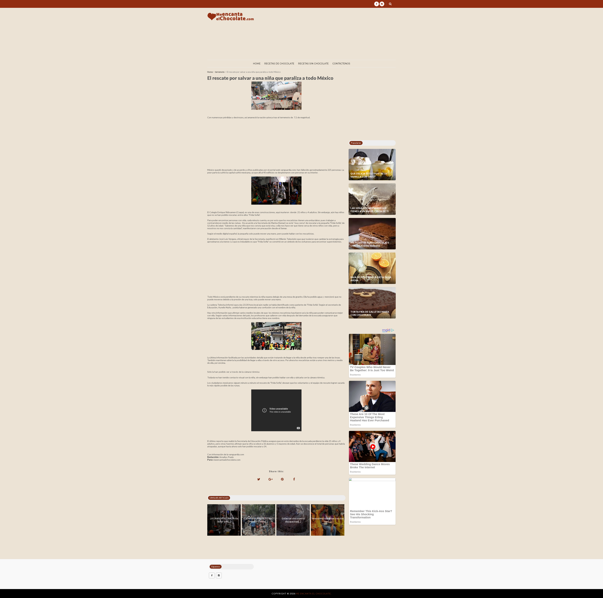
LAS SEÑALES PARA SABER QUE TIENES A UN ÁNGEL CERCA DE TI (369, 210)
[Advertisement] (339, 34)
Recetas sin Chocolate (313, 63)
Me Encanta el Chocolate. (313, 593)
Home (257, 63)
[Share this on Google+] (270, 479)
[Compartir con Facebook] (294, 479)
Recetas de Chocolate (279, 63)
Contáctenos (341, 63)
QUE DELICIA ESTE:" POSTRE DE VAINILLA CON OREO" (368, 175)
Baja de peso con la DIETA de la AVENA (370, 279)
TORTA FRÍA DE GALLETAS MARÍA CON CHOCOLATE (369, 313)
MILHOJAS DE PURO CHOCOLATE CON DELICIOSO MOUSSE (369, 244)
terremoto (220, 72)
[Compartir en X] (259, 479)
